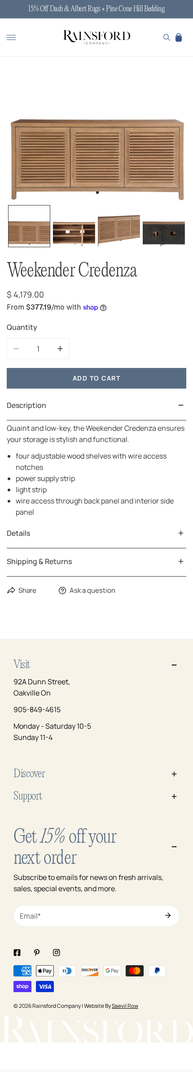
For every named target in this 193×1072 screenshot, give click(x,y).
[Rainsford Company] (96, 38)
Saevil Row (125, 1006)
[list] (96, 134)
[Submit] (168, 915)
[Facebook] (17, 952)
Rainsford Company (56, 1006)
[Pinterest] (37, 952)
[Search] (166, 37)
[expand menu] (11, 37)
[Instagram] (56, 952)
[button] (179, 37)
